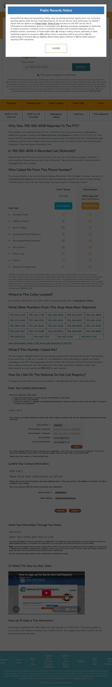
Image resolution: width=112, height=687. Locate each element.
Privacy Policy (41, 23)
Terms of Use (53, 23)
